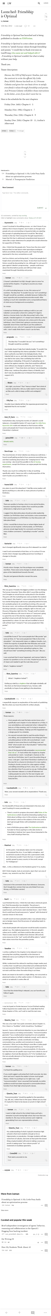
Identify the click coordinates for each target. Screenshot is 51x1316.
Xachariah (8, 544)
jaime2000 (10, 438)
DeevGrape (9, 451)
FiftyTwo (10, 401)
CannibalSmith (10, 699)
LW (9, 3)
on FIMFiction (25, 38)
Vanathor (8, 949)
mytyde (7, 1170)
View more (4, 1210)
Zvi (5, 1242)
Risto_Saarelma (10, 586)
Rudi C (7, 899)
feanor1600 (9, 485)
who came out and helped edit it (25, 53)
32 (29, 26)
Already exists (8, 442)
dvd (6, 1250)
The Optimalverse (35, 827)
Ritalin (10, 383)
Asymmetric (9, 223)
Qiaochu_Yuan (10, 1020)
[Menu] (4, 3)
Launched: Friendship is (17, 14)
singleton (22, 683)
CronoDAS (13, 1153)
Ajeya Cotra (21, 1234)
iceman (5, 21)
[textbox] (25, 195)
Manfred (8, 845)
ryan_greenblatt (10, 1234)
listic (7, 501)
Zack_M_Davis (10, 417)
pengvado (10, 337)
